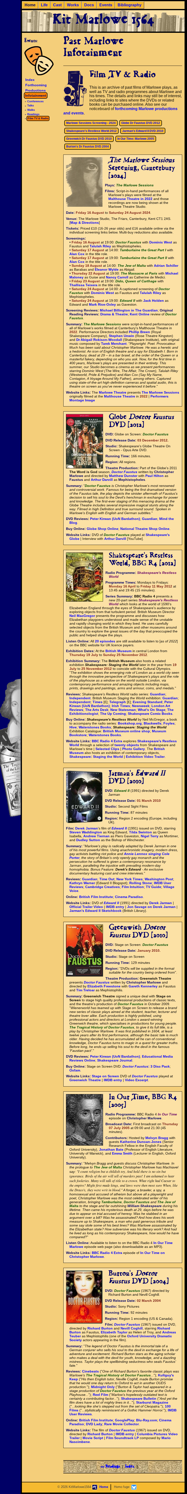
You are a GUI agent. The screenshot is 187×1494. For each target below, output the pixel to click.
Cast (57, 5)
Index (30, 80)
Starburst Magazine (152, 1402)
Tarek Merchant (114, 343)
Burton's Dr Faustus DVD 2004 (87, 146)
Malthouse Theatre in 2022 (130, 199)
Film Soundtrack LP (122, 1438)
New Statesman (123, 710)
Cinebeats (90, 1371)
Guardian (149, 519)
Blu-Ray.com (146, 1420)
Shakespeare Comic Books (150, 714)
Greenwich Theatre (85, 1080)
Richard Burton (100, 1328)
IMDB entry (115, 907)
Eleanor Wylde (107, 269)
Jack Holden (153, 300)
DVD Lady (94, 1424)
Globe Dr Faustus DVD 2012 (140, 123)
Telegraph (117, 702)
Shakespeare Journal (114, 1060)
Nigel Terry (150, 836)
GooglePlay (124, 1420)
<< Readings (110, 1467)
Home (30, 5)
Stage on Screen (105, 1076)
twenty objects (126, 745)
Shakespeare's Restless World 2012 (91, 131)
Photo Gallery (133, 749)
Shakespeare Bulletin (138, 1398)
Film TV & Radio (38, 118)
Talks (30, 105)
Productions (35, 90)
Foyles (169, 723)
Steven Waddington (85, 832)
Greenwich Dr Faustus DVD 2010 (89, 138)
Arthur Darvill (102, 480)
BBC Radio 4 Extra (107, 741)
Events (105, 5)
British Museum (118, 651)
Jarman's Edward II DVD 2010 (142, 131)
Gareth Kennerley (143, 986)
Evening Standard (147, 702)
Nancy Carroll (117, 277)
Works (73, 5)
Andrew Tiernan (96, 836)
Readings (33, 114)
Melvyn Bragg (156, 1138)
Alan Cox (76, 254)
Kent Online (140, 314)
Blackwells (152, 723)
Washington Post (159, 879)
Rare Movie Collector (121, 1424)
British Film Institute (96, 897)
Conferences (35, 101)
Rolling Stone (140, 883)
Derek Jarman (86, 828)
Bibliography (129, 5)
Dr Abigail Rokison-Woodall (99, 340)
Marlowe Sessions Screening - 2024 (91, 123)
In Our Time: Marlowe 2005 (135, 138)
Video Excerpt (136, 1080)
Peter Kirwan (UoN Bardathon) (115, 519)
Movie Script (93, 1438)
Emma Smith (122, 1153)
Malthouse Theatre (119, 396)
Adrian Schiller (166, 266)
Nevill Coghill (132, 1328)
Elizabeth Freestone (104, 986)
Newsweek (141, 706)
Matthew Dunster (123, 476)
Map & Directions (84, 223)
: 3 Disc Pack (146, 1066)
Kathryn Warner (82, 883)
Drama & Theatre (114, 314)
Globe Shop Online (102, 529)
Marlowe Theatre (112, 392)
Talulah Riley (100, 246)
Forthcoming (36, 85)
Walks (31, 109)
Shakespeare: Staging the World (96, 757)
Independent (80, 698)
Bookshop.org (130, 723)
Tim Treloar (85, 990)
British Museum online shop (126, 731)
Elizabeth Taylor (114, 1332)
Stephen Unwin (121, 336)
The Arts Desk (96, 710)
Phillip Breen (139, 332)
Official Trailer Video (86, 907)
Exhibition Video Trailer (145, 757)
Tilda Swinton (140, 832)
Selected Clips (107, 749)
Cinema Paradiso (129, 897)
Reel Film (100, 1395)
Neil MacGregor (82, 616)
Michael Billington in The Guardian (129, 310)
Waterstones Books (95, 727)
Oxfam (74, 1070)
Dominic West (160, 242)
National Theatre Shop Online (144, 529)
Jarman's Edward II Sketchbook (95, 911)
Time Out (106, 879)
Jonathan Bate (111, 1149)
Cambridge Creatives (102, 887)
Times (98, 702)
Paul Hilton (154, 476)
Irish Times (121, 706)
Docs (89, 5)
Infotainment (35, 95)
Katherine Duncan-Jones (140, 1142)
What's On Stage (151, 710)
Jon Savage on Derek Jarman (151, 907)
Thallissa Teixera (83, 285)
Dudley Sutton (88, 840)
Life (44, 5)
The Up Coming (113, 714)
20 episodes (105, 641)
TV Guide (153, 887)
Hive (73, 727)
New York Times (129, 879)
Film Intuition (133, 887)
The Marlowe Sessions (160, 392)
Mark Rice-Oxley (102, 304)
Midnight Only (103, 1387)
